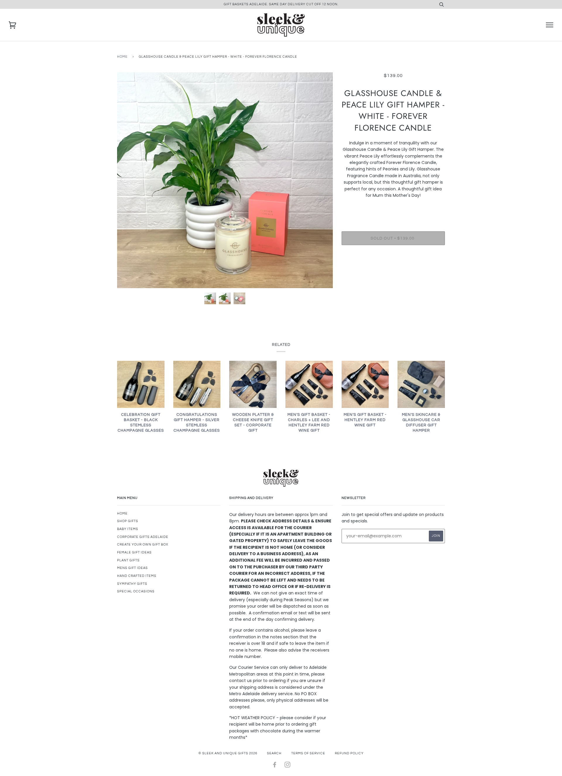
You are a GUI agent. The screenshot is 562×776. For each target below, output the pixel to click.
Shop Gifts (127, 521)
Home (122, 56)
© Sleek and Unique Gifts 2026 (227, 753)
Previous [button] (127, 180)
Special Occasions (136, 591)
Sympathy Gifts (132, 583)
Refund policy (349, 753)
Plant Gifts (128, 560)
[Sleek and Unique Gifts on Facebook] (275, 766)
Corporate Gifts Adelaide (142, 537)
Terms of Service (308, 753)
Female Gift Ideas (134, 552)
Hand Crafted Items (136, 575)
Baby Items (127, 529)
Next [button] (322, 180)
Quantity (393, 207)
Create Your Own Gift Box (142, 544)
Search (274, 753)
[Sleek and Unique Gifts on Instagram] (288, 766)
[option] (225, 180)
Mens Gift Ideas (132, 568)
